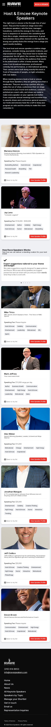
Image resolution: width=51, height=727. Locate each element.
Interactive (38, 509)
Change (18, 448)
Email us (8, 706)
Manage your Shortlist (15, 699)
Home (7, 680)
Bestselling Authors (11, 165)
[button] (21, 282)
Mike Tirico (9, 312)
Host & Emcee (25, 165)
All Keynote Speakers (15, 691)
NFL (39, 330)
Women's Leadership (12, 173)
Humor (19, 229)
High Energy (37, 225)
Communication (31, 326)
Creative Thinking (31, 506)
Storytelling (22, 169)
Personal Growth (10, 169)
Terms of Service (9, 721)
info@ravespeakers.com (15, 672)
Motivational (28, 229)
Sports (7, 334)
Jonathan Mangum (13, 492)
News (7, 688)
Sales (28, 394)
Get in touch (10, 703)
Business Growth (18, 386)
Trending (8, 513)
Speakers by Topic (13, 695)
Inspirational (37, 165)
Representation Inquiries (16, 710)
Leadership (21, 330)
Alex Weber (9, 434)
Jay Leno (8, 212)
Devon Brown (10, 615)
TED (30, 169)
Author (19, 225)
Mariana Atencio (12, 151)
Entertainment (9, 225)
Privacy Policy (22, 721)
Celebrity (27, 225)
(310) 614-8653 (11, 669)
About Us (9, 684)
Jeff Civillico (10, 553)
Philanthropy (9, 575)
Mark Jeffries (10, 374)
